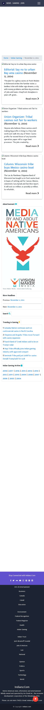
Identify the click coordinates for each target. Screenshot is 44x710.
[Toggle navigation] (39, 3)
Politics (22, 666)
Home (6, 58)
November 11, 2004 (17, 300)
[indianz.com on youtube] (20, 580)
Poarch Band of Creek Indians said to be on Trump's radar (20, 343)
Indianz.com (27, 706)
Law (22, 650)
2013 (36, 371)
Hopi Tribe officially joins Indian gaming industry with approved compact (19, 350)
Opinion (22, 661)
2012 (5, 375)
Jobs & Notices (22, 645)
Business (22, 591)
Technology (22, 675)
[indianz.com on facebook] (11, 580)
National (22, 654)
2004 (18, 378)
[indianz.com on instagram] (24, 580)
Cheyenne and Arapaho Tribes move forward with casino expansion (21, 336)
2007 (37, 375)
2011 (11, 375)
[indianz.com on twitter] (14, 580)
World (22, 679)
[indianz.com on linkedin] (32, 580)
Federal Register (22, 620)
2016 (17, 371)
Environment (22, 612)
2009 (23, 375)
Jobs (22, 3)
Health (22, 625)
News (8, 3)
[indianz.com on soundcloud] (17, 580)
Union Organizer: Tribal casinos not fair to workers (20, 119)
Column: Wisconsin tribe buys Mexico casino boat (19, 166)
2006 (5, 378)
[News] (4, 3)
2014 (30, 371)
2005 (12, 378)
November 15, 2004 (15, 306)
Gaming (16, 3)
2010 (17, 375)
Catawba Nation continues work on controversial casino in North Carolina (18, 329)
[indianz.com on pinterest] (26, 580)
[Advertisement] (22, 32)
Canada (22, 595)
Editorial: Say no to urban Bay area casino (19, 71)
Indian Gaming (16, 58)
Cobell (22, 600)
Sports (22, 670)
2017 (11, 371)
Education (22, 604)
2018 (5, 371)
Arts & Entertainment (22, 587)
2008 (30, 375)
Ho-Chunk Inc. (28, 693)
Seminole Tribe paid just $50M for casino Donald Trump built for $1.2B (19, 357)
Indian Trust (22, 636)
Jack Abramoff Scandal (22, 641)
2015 (24, 371)
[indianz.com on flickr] (30, 580)
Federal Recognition (22, 616)
